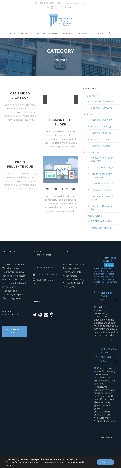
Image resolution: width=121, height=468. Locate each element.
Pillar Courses (94, 215)
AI (38, 34)
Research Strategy (101, 126)
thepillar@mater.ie (47, 274)
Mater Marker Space (102, 183)
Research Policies (100, 145)
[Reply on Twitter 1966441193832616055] (95, 340)
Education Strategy (101, 107)
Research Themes (101, 132)
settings (10, 465)
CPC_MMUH (107, 357)
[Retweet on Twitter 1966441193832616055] (101, 340)
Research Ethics (100, 139)
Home (13, 34)
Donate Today (13, 331)
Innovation (93, 152)
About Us (27, 34)
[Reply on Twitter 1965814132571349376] (95, 426)
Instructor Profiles (101, 227)
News (100, 34)
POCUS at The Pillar (102, 221)
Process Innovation (101, 190)
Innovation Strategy (102, 167)
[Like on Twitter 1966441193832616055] (107, 340)
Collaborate (84, 34)
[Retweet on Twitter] (102, 349)
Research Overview (101, 119)
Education (92, 95)
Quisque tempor (60, 189)
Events (67, 34)
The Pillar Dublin (106, 294)
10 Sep (103, 361)
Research (92, 114)
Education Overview (102, 101)
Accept (105, 462)
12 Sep (103, 300)
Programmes (51, 34)
